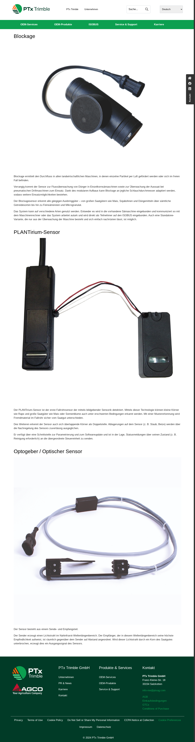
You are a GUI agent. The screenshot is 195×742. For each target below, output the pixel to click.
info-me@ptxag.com (153, 690)
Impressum (85, 727)
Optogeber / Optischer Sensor (48, 451)
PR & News (65, 683)
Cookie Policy (55, 720)
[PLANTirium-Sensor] (97, 321)
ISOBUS (93, 24)
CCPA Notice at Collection (139, 720)
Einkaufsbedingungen (154, 700)
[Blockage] (97, 106)
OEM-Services (28, 24)
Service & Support (126, 24)
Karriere (159, 24)
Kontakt (62, 695)
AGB (145, 696)
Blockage (24, 36)
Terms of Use (35, 720)
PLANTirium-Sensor (37, 232)
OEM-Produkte (63, 24)
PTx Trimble (72, 9)
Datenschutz (104, 727)
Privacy (18, 720)
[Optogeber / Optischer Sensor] (97, 540)
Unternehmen (91, 9)
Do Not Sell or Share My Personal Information (93, 720)
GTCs (145, 704)
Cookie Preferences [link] (169, 720)
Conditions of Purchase (155, 708)
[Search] (146, 9)
